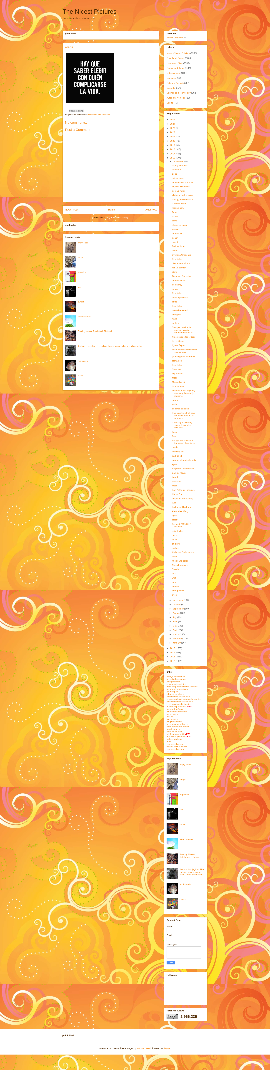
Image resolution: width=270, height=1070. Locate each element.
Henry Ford (177, 494)
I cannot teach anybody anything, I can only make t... (183, 393)
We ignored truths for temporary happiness (183, 441)
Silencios (176, 369)
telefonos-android (175, 734)
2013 (173, 656)
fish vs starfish (179, 267)
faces (174, 212)
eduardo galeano (180, 408)
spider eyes (177, 178)
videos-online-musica (177, 746)
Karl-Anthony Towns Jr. (183, 490)
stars (174, 220)
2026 (173, 119)
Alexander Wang (180, 511)
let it (174, 573)
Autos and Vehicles (176, 98)
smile (174, 404)
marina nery (178, 208)
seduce (175, 548)
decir (174, 535)
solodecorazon (174, 729)
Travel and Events (175, 58)
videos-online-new (176, 749)
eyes (174, 464)
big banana (177, 373)
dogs (174, 174)
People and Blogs (175, 68)
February (177, 638)
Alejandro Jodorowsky (183, 468)
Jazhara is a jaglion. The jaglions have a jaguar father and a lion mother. (110, 346)
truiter (169, 741)
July (175, 617)
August (176, 613)
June (175, 621)
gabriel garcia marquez (183, 356)
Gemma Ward (179, 203)
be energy (177, 284)
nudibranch (83, 361)
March (176, 634)
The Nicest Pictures (89, 11)
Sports (170, 103)
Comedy (171, 88)
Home (111, 209)
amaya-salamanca (176, 676)
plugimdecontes (174, 721)
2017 (173, 153)
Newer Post (71, 209)
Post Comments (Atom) (117, 217)
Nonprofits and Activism (99, 115)
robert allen (177, 531)
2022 (173, 132)
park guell (177, 456)
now (174, 582)
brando (175, 477)
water (175, 250)
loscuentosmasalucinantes (180, 701)
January (177, 643)
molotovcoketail (144, 1048)
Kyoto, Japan (178, 345)
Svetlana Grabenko (181, 255)
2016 (173, 158)
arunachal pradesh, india (184, 460)
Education (171, 78)
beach (175, 238)
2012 (173, 661)
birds (174, 301)
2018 (173, 149)
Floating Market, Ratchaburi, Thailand (95, 331)
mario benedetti (180, 310)
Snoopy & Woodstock (182, 199)
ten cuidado (178, 341)
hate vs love (178, 386)
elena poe (177, 360)
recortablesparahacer (177, 724)
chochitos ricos (179, 225)
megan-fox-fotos (175, 709)
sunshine (176, 481)
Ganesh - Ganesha (181, 276)
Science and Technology (179, 93)
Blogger (166, 1048)
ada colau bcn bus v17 (183, 182)
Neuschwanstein (180, 565)
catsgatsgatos (173, 681)
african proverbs (180, 297)
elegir (175, 519)
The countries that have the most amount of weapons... (183, 415)
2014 (173, 652)
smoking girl (178, 451)
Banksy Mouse (179, 473)
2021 (173, 136)
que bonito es (178, 280)
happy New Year (180, 165)
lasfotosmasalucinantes (178, 696)
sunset (81, 302)
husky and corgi (180, 561)
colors (80, 375)
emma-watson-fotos (176, 684)
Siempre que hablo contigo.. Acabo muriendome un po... (183, 330)
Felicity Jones (178, 246)
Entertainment (173, 73)
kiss (80, 287)
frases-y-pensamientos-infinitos (182, 686)
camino (175, 447)
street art (176, 169)
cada (174, 556)
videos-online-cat (175, 744)
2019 (173, 145)
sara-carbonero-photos (178, 726)
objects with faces (181, 186)
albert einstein (84, 316)
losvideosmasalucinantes (179, 704)
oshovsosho (172, 714)
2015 (173, 648)
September (178, 608)
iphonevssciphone (175, 694)
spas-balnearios (174, 731)
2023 (173, 128)
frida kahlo (177, 259)
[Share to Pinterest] (82, 110)
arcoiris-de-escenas (176, 679)
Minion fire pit (178, 382)
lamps (80, 257)
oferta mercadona (181, 263)
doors (175, 400)
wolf (174, 578)
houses (175, 586)
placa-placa (172, 719)
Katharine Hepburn (181, 507)
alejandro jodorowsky (182, 195)
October (177, 604)
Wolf (174, 502)
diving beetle (178, 590)
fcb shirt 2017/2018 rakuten (181, 525)
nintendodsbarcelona (177, 711)
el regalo (176, 314)
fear (174, 436)
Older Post (151, 209)
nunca (175, 289)
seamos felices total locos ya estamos (184, 351)
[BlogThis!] (73, 110)
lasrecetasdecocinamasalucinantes (184, 699)
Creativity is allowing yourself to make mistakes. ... (182, 425)
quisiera (176, 543)
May (175, 625)
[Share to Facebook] (79, 110)
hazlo (174, 318)
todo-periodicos (174, 739)
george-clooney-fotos (177, 689)
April (175, 630)
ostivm (170, 716)
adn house (177, 233)
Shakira (176, 569)
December (178, 161)
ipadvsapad (172, 691)
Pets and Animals (175, 83)
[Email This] (70, 110)
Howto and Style (175, 63)
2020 (173, 141)
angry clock (83, 243)
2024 (173, 124)
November (178, 600)
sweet (175, 242)
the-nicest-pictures (176, 736)
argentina (82, 272)
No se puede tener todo (183, 337)
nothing (175, 323)
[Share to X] (76, 110)
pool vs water (178, 191)
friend (175, 216)
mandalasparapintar (176, 706)
